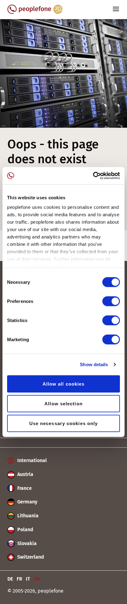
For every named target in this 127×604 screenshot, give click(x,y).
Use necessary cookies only (63, 423)
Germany (26, 502)
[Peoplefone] (35, 12)
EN (37, 579)
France (24, 488)
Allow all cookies (64, 383)
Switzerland (30, 557)
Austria (24, 474)
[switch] (111, 301)
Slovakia (26, 543)
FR (19, 579)
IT (28, 579)
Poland (24, 529)
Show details (94, 364)
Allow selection (63, 403)
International (31, 460)
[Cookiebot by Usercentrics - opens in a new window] (93, 176)
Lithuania (27, 516)
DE (10, 579)
